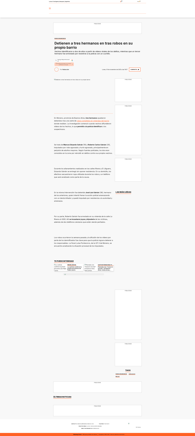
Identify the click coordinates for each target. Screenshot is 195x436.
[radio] (116, 2)
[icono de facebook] (135, 8)
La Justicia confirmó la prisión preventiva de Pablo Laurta (74, 268)
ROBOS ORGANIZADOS (60, 38)
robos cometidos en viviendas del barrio (93, 121)
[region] (97, 28)
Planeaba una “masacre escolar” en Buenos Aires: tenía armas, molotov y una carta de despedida (105, 270)
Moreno (118, 376)
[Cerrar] (72, 64)
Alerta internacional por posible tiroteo (105, 264)
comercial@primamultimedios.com (82, 423)
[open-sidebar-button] (50, 8)
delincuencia (132, 374)
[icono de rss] (145, 8)
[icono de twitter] (138, 8)
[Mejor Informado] (97, 8)
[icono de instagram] (141, 8)
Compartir (133, 69)
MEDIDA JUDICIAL (71, 264)
